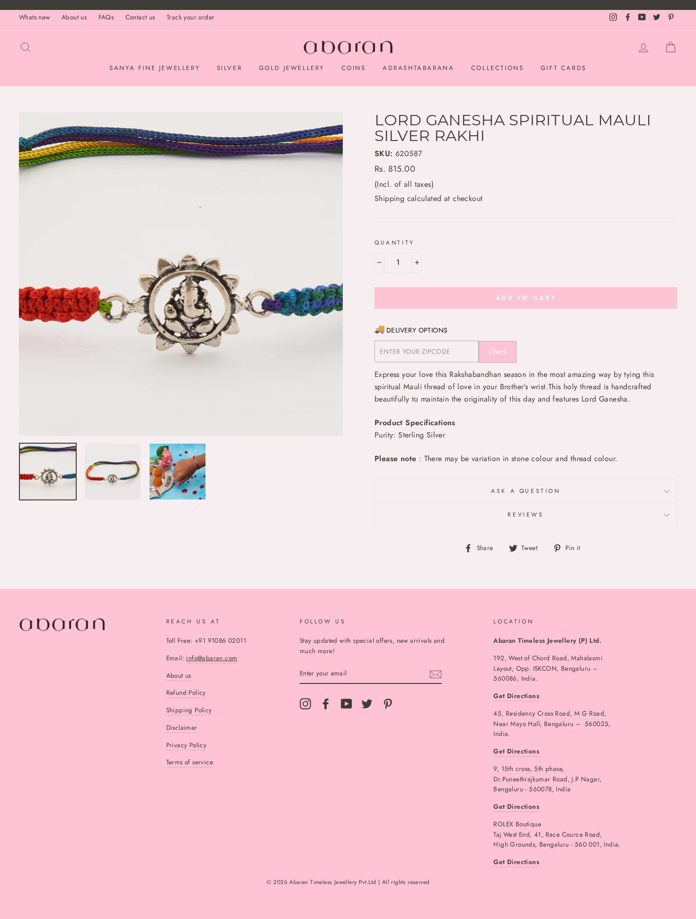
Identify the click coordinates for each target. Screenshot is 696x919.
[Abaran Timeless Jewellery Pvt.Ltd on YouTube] (346, 703)
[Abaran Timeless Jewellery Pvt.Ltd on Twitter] (367, 703)
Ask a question (525, 491)
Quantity (395, 242)
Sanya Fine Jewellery (154, 67)
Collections (497, 67)
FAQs (106, 17)
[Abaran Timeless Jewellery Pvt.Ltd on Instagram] (305, 703)
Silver (229, 67)
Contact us (140, 17)
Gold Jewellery (291, 67)
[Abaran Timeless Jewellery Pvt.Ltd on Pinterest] (387, 703)
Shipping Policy (189, 710)
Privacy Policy (186, 745)
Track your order (190, 17)
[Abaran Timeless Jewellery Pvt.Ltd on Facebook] (325, 703)
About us (74, 17)
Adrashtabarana (418, 67)
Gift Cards (564, 67)
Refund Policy (186, 692)
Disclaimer (181, 727)
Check (498, 351)
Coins (353, 67)
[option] (181, 274)
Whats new (34, 17)
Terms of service (189, 762)
